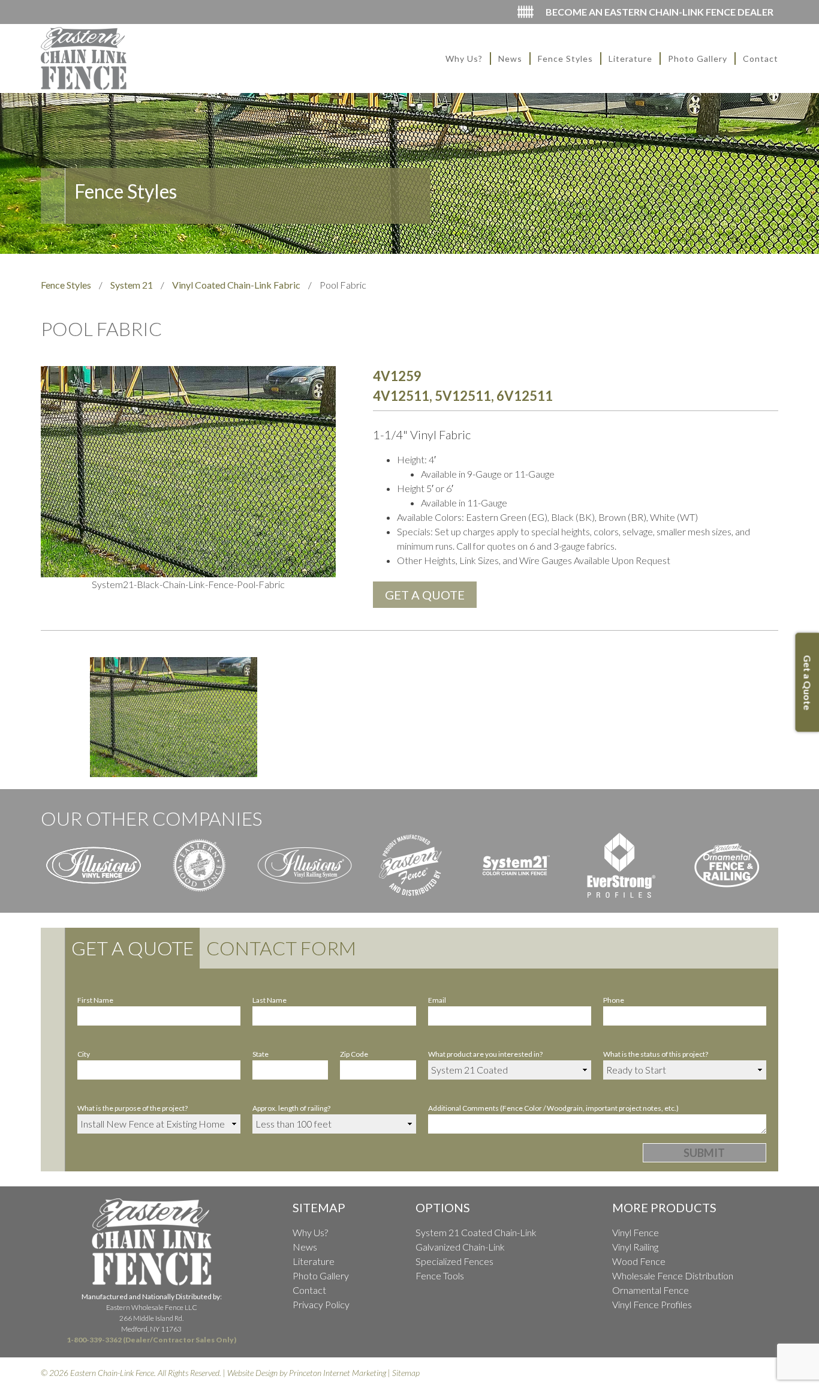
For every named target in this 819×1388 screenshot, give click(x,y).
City (83, 1054)
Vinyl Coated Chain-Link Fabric (236, 284)
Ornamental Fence (650, 1290)
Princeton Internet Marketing (337, 1373)
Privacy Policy (321, 1304)
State (260, 1054)
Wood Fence (639, 1261)
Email (437, 1000)
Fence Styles (565, 58)
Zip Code (354, 1054)
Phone (613, 1000)
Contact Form (281, 948)
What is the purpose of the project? (132, 1108)
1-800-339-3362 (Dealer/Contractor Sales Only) (151, 1339)
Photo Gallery (697, 58)
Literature (630, 58)
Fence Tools (439, 1275)
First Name (95, 1000)
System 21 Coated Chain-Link (476, 1232)
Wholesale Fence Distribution (672, 1275)
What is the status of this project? (655, 1054)
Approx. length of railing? (291, 1108)
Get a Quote (132, 948)
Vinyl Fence (635, 1232)
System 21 (131, 284)
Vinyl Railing (635, 1246)
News (510, 58)
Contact (760, 58)
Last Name (269, 1000)
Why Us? (464, 58)
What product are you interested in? (485, 1054)
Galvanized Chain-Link (460, 1246)
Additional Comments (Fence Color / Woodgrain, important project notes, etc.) (553, 1108)
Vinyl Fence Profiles (652, 1304)
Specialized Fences (454, 1261)
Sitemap (406, 1373)
